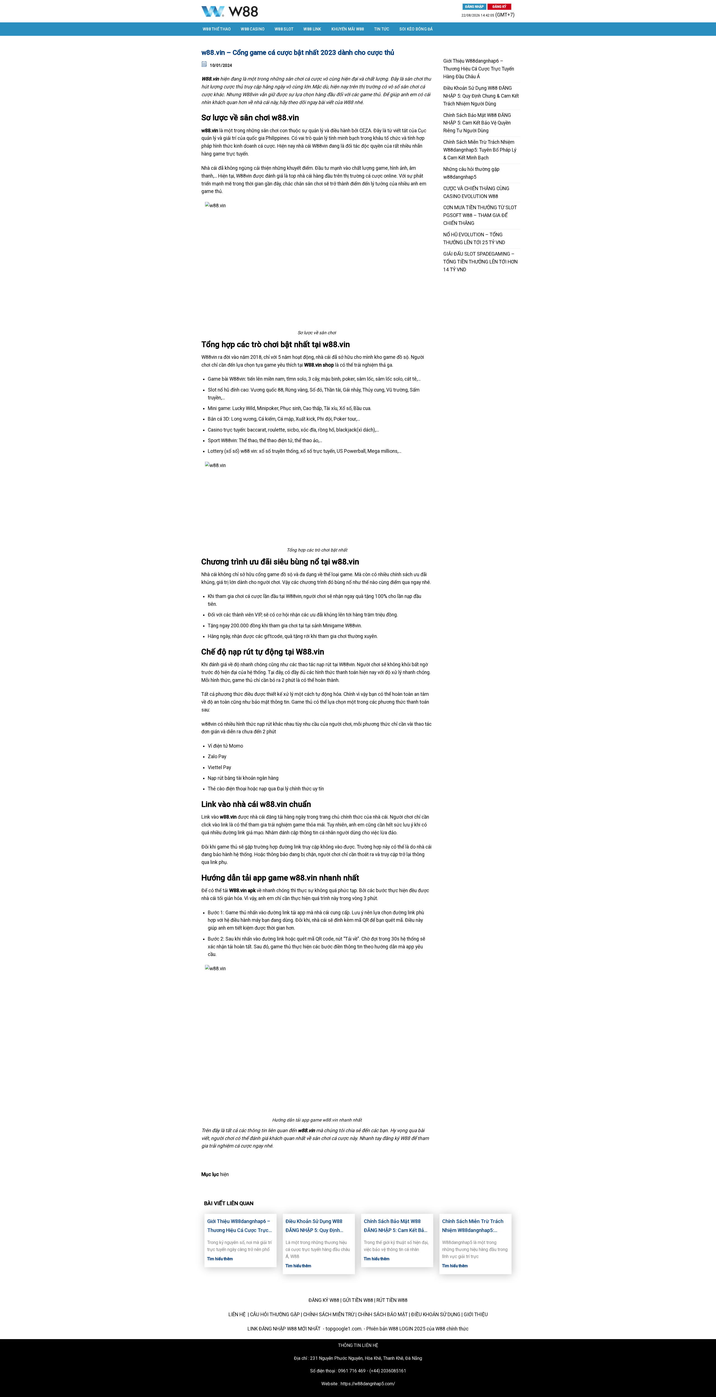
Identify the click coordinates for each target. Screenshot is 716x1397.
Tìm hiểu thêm (220, 1259)
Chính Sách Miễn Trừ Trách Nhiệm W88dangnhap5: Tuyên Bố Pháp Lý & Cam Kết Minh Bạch (479, 150)
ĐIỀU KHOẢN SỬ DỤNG (435, 1314)
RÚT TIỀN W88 (392, 1300)
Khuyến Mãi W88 (347, 29)
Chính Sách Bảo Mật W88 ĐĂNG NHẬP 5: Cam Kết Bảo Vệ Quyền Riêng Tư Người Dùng (477, 123)
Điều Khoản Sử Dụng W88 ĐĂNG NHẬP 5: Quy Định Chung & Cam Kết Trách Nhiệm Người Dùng (481, 96)
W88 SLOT (284, 29)
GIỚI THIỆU (476, 1314)
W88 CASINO (253, 29)
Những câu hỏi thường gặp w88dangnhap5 (471, 173)
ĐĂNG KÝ (499, 7)
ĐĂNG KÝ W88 (323, 1300)
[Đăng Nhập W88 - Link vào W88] (260, 11)
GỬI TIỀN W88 (358, 1300)
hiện (224, 1174)
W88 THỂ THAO (217, 29)
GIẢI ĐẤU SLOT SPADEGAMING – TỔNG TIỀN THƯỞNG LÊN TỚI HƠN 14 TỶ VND (480, 261)
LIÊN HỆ (238, 1314)
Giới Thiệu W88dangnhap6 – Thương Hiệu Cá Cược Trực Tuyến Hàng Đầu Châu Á (478, 68)
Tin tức (381, 29)
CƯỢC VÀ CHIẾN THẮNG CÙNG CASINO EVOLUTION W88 (476, 192)
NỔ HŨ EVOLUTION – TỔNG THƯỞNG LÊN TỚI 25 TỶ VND (474, 238)
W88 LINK (312, 29)
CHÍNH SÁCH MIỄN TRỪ (328, 1314)
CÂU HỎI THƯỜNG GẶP (275, 1314)
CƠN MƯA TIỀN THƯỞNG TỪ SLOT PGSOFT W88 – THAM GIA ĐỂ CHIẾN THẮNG (480, 215)
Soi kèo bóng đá (416, 29)
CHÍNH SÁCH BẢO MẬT (383, 1314)
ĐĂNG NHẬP (474, 7)
